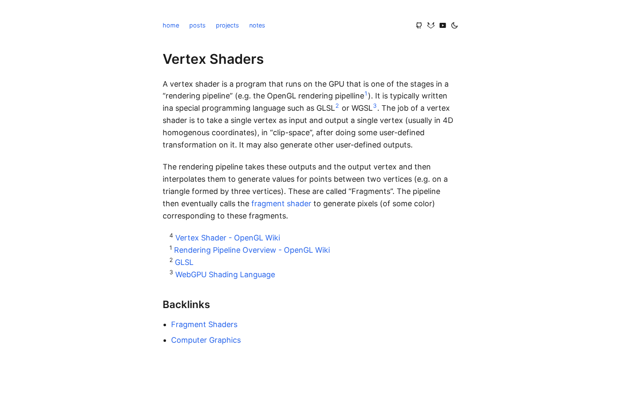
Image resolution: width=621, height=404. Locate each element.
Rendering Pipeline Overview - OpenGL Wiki (252, 250)
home (171, 25)
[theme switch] (454, 25)
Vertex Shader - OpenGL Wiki (227, 237)
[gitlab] (431, 25)
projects (227, 25)
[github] (419, 25)
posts (197, 25)
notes (257, 25)
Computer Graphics (206, 340)
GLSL (184, 262)
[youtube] (443, 25)
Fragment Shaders (204, 324)
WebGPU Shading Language (225, 274)
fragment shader (281, 203)
